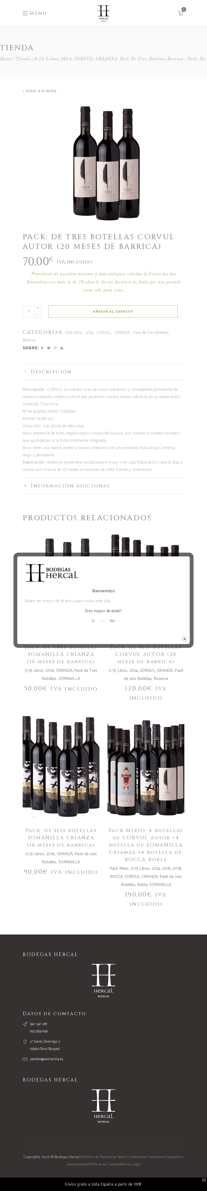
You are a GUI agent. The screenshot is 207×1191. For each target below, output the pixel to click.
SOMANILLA (69, 678)
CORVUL (84, 59)
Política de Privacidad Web (103, 1157)
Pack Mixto (119, 868)
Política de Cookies (105, 1164)
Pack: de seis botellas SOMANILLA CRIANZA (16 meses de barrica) (60, 837)
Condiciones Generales (145, 1157)
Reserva (175, 59)
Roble (142, 884)
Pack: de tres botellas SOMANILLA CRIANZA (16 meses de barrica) (61, 654)
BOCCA (116, 876)
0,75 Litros (46, 59)
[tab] (103, 372)
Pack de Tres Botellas (142, 59)
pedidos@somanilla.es (46, 1059)
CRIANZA (107, 59)
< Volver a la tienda (39, 91)
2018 (176, 868)
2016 (50, 670)
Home (6, 59)
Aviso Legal (131, 1164)
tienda (23, 59)
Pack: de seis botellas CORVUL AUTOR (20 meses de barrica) (145, 654)
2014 (66, 59)
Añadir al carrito (113, 311)
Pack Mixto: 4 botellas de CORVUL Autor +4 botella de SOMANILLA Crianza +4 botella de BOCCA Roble (146, 845)
